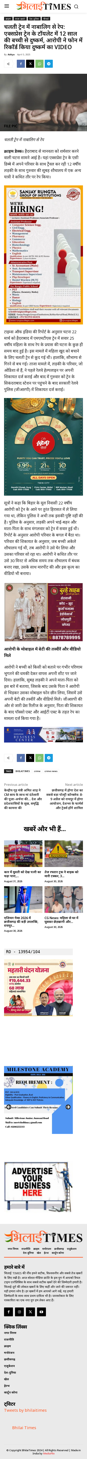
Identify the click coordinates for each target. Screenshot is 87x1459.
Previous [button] (9, 1107)
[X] (30, 64)
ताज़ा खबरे (20, 18)
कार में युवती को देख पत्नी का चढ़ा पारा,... (22, 874)
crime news (51, 771)
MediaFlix (49, 1453)
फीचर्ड (46, 18)
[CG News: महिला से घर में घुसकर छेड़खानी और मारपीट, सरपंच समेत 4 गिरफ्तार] (64, 899)
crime (37, 771)
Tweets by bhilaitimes (25, 1410)
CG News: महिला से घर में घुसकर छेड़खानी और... (61, 920)
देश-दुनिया (34, 18)
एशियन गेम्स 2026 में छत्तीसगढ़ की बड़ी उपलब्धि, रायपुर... (21, 922)
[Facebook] (21, 64)
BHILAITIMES (23, 771)
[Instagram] (19, 1311)
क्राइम (8, 18)
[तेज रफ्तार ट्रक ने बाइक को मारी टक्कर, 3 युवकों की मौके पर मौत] (64, 853)
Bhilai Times (24, 1427)
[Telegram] (49, 64)
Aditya (11, 54)
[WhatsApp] (39, 64)
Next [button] (68, 1107)
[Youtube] (41, 1311)
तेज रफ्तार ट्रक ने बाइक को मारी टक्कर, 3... (62, 874)
